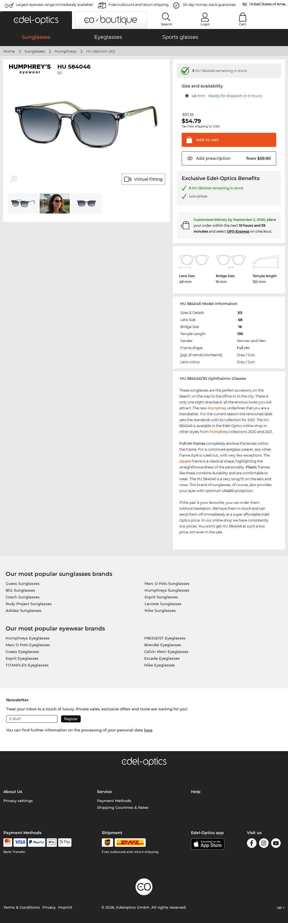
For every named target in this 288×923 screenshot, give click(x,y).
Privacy (49, 907)
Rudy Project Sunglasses (29, 603)
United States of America (268, 4)
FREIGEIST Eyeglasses (165, 638)
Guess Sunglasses (23, 583)
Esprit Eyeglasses (22, 658)
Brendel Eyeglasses (162, 645)
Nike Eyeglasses (159, 665)
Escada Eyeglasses (162, 658)
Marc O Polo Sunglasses (167, 583)
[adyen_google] (64, 842)
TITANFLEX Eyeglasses (27, 665)
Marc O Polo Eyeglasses (28, 645)
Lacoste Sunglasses (163, 603)
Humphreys (65, 51)
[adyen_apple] (52, 842)
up (280, 907)
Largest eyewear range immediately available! (54, 5)
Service (104, 791)
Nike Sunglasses (160, 610)
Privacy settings (18, 800)
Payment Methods (114, 800)
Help (196, 791)
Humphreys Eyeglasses (28, 638)
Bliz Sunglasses (20, 590)
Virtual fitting (148, 179)
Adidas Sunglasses (23, 610)
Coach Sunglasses (23, 597)
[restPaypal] (37, 842)
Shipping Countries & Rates (122, 807)
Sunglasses (34, 51)
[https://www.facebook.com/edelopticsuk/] (251, 844)
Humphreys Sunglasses (167, 590)
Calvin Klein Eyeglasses (166, 651)
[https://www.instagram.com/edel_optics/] (264, 844)
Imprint (65, 907)
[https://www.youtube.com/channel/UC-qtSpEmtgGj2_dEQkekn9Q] (276, 844)
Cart (242, 24)
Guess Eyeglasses (22, 651)
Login (205, 24)
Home (9, 51)
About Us (12, 791)
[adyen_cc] (7, 842)
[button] (36, 20)
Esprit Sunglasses (161, 597)
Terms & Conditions (21, 907)
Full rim (243, 348)
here (148, 730)
